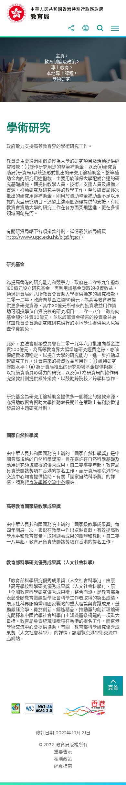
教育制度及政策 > (61, 62)
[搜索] (100, 28)
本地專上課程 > (62, 73)
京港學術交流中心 (47, 482)
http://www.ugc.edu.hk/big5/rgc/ (43, 237)
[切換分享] (71, 28)
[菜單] (115, 28)
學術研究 (61, 79)
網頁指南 (63, 766)
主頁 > (62, 56)
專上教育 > (61, 67)
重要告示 (63, 752)
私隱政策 (63, 759)
